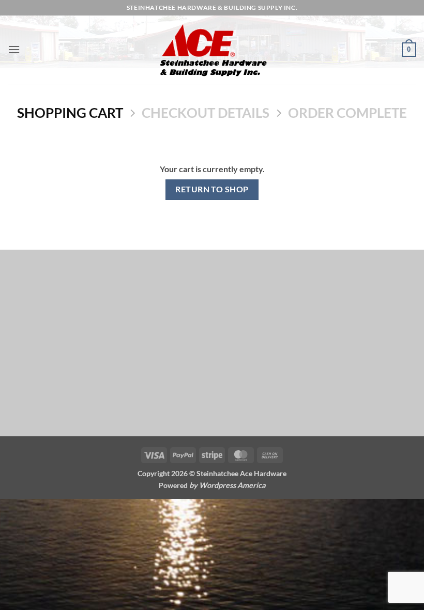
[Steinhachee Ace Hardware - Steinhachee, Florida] (212, 50)
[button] (14, 49)
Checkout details (205, 112)
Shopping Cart (70, 112)
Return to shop (212, 189)
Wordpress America (232, 485)
